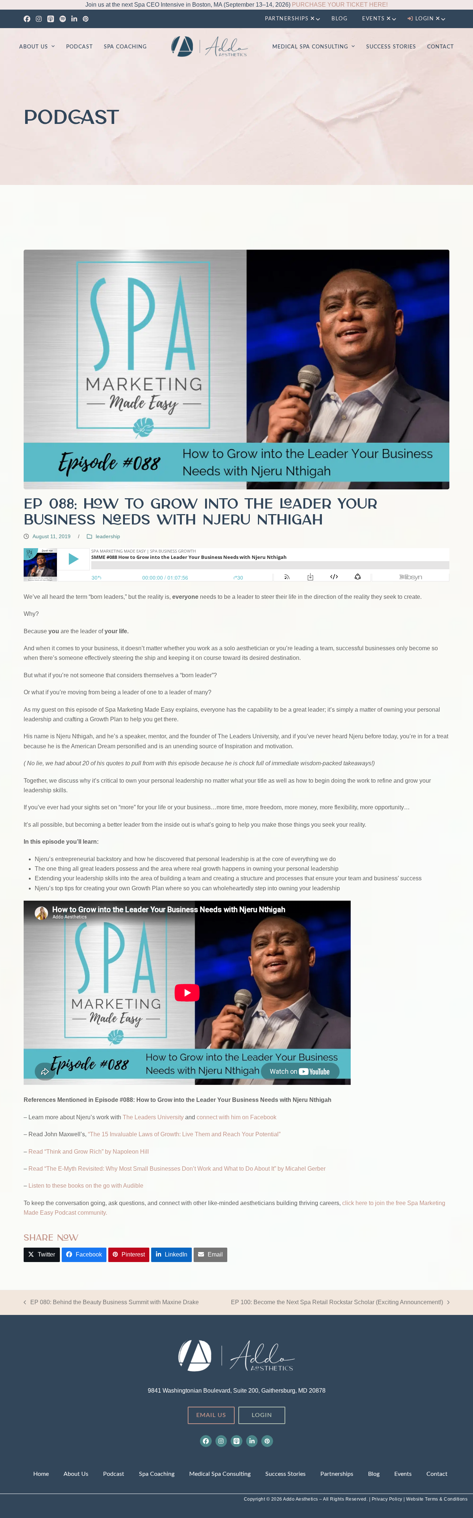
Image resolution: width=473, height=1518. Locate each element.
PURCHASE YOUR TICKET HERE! (340, 4)
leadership (108, 536)
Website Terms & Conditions (436, 1499)
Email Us (211, 1415)
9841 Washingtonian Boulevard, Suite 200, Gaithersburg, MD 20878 (237, 1390)
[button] (42, 1255)
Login (262, 1415)
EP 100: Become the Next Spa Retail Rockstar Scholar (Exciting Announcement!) (337, 1303)
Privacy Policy (388, 1499)
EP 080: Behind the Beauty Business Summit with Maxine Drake (111, 1303)
